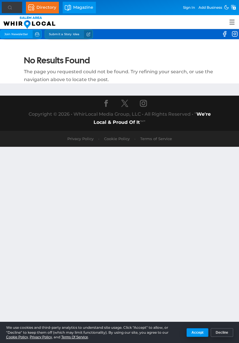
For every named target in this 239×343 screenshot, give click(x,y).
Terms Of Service (74, 337)
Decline (222, 333)
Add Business (210, 7)
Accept (197, 333)
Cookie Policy (117, 138)
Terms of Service (156, 138)
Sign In (189, 7)
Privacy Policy (80, 138)
